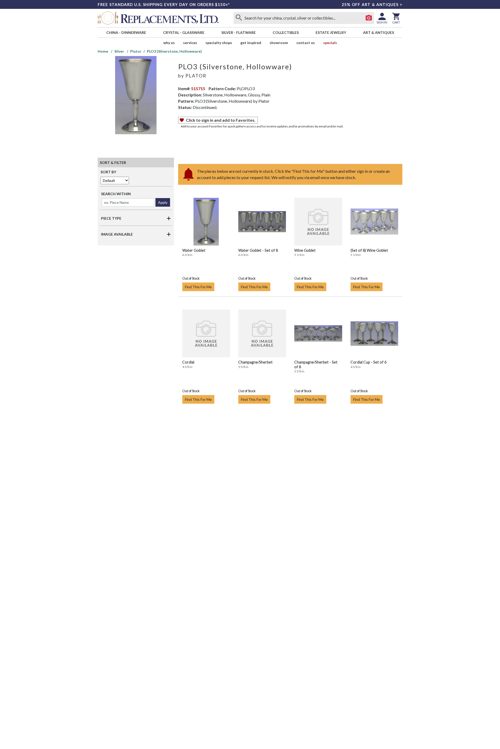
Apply (162, 202)
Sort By (108, 172)
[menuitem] (126, 32)
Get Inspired (250, 42)
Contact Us (305, 42)
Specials (330, 42)
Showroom (279, 42)
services (190, 42)
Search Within (116, 194)
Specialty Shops (218, 42)
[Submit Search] (239, 18)
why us (169, 42)
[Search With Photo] (369, 18)
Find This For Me (198, 287)
